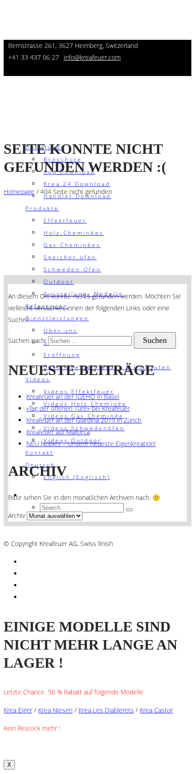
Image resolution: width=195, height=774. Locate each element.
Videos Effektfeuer (79, 391)
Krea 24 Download (77, 184)
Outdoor (59, 281)
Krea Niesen (55, 710)
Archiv (16, 515)
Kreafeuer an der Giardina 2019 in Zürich (83, 420)
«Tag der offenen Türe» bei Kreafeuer (78, 408)
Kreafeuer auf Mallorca (58, 431)
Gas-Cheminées (72, 245)
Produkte (42, 208)
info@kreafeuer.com (92, 57)
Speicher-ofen (70, 257)
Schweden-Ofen (72, 269)
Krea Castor (156, 710)
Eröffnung (62, 355)
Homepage (19, 191)
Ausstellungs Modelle (83, 294)
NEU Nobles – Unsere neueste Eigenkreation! (91, 443)
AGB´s (13, 531)
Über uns (61, 330)
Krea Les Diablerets (106, 710)
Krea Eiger (18, 710)
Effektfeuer (65, 220)
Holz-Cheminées (74, 233)
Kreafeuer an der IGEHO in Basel (72, 396)
